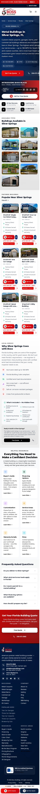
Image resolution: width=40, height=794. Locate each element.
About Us (24, 687)
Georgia (23, 740)
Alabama (24, 737)
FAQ (22, 698)
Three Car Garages (8, 713)
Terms (20, 783)
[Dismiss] (37, 2)
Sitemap (27, 783)
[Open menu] (36, 12)
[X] (18, 678)
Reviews (24, 689)
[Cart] (31, 12)
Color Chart (6, 737)
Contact (23, 703)
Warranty (5, 743)
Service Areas (12, 21)
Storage (4, 698)
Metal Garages (7, 689)
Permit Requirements (9, 757)
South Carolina (26, 743)
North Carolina (26, 729)
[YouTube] (10, 678)
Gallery (23, 692)
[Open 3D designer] (16, 237)
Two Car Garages (8, 710)
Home (3, 21)
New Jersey (25, 748)
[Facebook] (3, 678)
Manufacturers (7, 746)
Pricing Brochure (8, 751)
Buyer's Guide (7, 729)
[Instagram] (7, 678)
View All (4, 200)
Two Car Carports (8, 716)
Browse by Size (7, 721)
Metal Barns (6, 692)
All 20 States (25, 751)
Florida (21, 21)
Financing (5, 732)
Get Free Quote (11, 73)
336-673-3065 (21, 636)
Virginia (23, 732)
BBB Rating (25, 700)
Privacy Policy (12, 783)
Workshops (6, 700)
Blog (22, 695)
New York (24, 746)
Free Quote (15, 440)
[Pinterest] (14, 678)
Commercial (6, 695)
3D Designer (6, 759)
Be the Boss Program (9, 748)
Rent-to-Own (6, 735)
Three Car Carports (8, 719)
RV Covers (5, 703)
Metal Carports (7, 687)
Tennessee (24, 735)
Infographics (6, 754)
